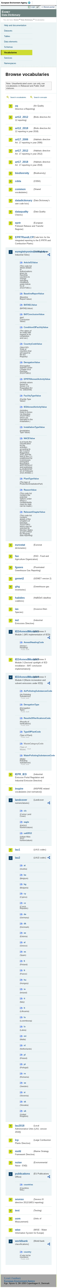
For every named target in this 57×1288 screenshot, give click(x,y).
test (17, 1210)
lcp (17, 1140)
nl (25, 1045)
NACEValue (28, 438)
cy (25, 893)
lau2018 (19, 1125)
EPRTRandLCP (24, 237)
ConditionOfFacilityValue (28, 327)
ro (25, 1073)
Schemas (8, 47)
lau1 (17, 849)
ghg (17, 586)
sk (25, 1101)
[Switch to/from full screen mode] (38, 7)
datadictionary (23, 200)
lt (24, 1008)
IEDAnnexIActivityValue (28, 407)
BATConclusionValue (28, 314)
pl (25, 1055)
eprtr (18, 223)
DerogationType (28, 704)
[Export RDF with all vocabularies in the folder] (49, 255)
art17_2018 (21, 162)
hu (25, 980)
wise (17, 1229)
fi (24, 961)
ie (24, 989)
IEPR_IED (21, 774)
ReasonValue (28, 490)
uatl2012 (28, 833)
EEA (16, 2)
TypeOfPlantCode (28, 732)
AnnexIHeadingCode (28, 642)
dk (25, 923)
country (27, 1252)
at (24, 865)
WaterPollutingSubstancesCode (28, 755)
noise (18, 1162)
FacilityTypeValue (28, 396)
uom (17, 1218)
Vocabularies (10, 52)
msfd (18, 1151)
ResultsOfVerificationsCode (28, 718)
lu (25, 1017)
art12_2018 (21, 128)
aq (16, 105)
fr (24, 970)
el (24, 942)
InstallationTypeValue (28, 427)
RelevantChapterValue (28, 512)
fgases (19, 567)
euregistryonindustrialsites (24, 251)
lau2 (17, 857)
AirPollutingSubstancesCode (28, 691)
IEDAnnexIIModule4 (24, 677)
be (25, 875)
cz (25, 903)
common (20, 189)
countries (28, 1184)
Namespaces (10, 63)
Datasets (8, 31)
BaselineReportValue (28, 293)
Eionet (16, 20)
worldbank (21, 1241)
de (25, 914)
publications (22, 1173)
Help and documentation (15, 25)
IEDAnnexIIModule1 (24, 631)
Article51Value (28, 262)
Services (8, 58)
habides (20, 597)
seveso (19, 1199)
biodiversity (22, 173)
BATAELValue (28, 305)
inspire (19, 788)
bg (25, 884)
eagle (26, 822)
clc (25, 811)
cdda (18, 181)
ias (17, 609)
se (25, 1083)
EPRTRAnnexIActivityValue (28, 379)
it (24, 998)
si (24, 1092)
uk (25, 1111)
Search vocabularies (18, 97)
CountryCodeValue (28, 344)
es (25, 952)
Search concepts (40, 97)
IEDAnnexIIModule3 (24, 659)
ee (25, 933)
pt (25, 1064)
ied (17, 620)
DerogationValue (28, 362)
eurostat (20, 545)
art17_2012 (21, 150)
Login (33, 7)
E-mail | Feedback (12, 1278)
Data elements (10, 41)
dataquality (21, 211)
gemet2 (19, 578)
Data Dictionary (27, 20)
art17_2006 (21, 139)
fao (17, 556)
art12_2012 (21, 117)
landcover (21, 800)
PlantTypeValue (28, 478)
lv (24, 1026)
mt (25, 1036)
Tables (7, 36)
